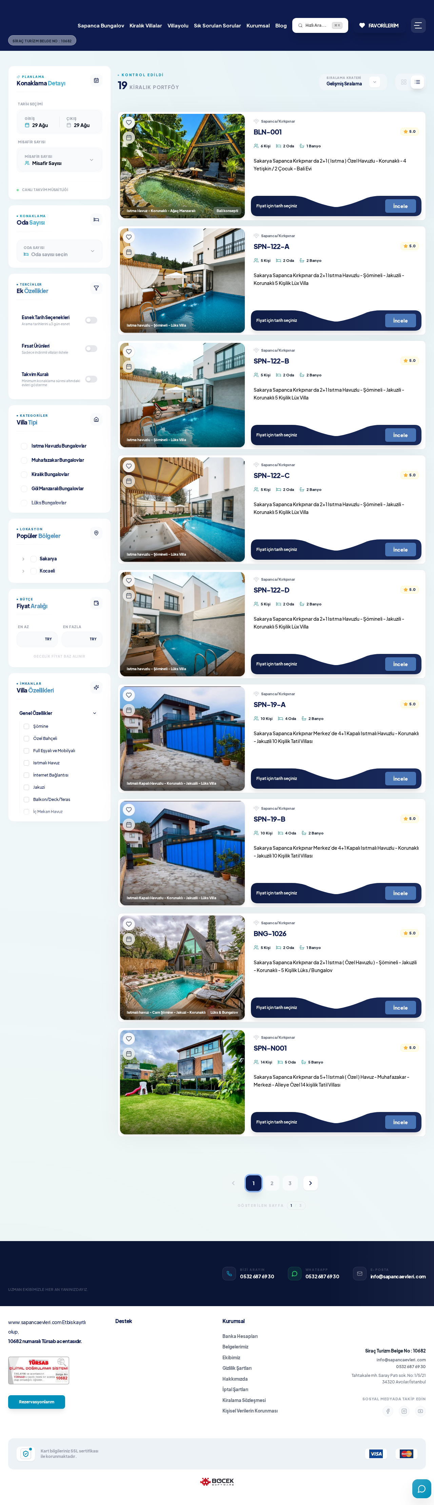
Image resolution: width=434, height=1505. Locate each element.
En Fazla (72, 627)
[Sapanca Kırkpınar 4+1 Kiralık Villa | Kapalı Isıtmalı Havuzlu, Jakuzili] (182, 738)
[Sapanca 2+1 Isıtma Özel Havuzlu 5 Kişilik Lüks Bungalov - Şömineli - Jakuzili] (182, 967)
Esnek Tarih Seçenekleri (46, 317)
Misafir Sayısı (31, 142)
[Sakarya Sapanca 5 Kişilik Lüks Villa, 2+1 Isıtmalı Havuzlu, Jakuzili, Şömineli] (182, 509)
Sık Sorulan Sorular (217, 25)
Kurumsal (258, 25)
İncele (400, 206)
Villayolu (178, 25)
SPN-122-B (271, 360)
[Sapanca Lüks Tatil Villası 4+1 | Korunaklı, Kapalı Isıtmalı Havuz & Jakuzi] (182, 853)
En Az (23, 627)
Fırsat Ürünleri (36, 346)
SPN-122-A (271, 246)
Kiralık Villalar (146, 25)
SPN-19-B (269, 819)
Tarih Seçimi (30, 104)
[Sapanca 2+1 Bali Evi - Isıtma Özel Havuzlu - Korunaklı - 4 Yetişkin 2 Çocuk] (182, 166)
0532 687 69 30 (411, 1366)
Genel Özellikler (35, 713)
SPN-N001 (270, 1048)
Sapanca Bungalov (101, 25)
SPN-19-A (269, 704)
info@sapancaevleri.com (401, 1359)
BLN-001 (267, 131)
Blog (281, 25)
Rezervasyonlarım (36, 1401)
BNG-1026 (270, 933)
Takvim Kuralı (35, 374)
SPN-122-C (271, 475)
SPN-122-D (271, 589)
